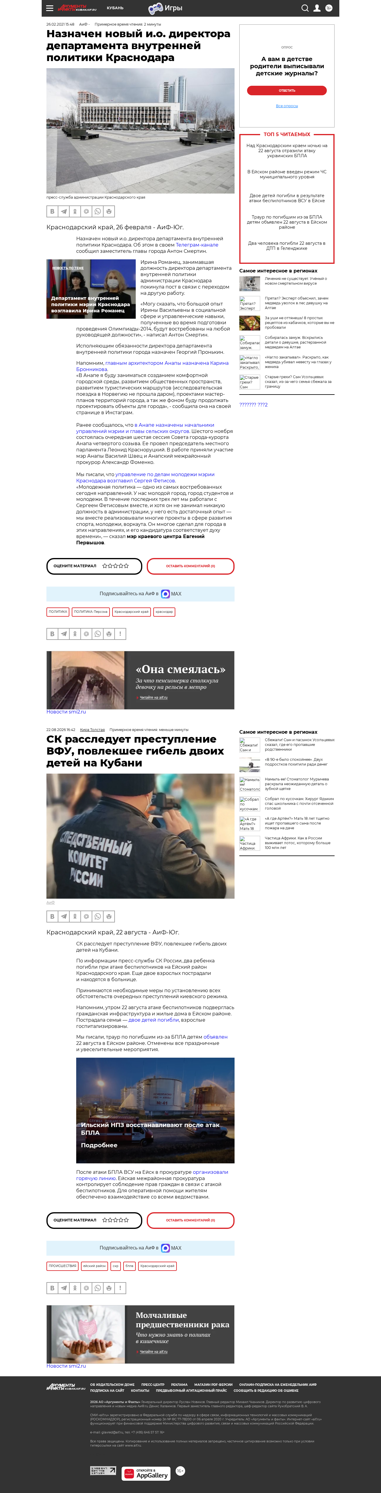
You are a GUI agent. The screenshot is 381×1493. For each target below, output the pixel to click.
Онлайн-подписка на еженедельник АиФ (278, 1385)
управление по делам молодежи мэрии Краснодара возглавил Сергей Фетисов (145, 478)
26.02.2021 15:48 (60, 24)
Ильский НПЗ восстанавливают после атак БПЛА (150, 1128)
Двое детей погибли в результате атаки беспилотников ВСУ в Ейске (287, 198)
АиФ (50, 902)
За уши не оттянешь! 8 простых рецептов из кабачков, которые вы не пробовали (299, 323)
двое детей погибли (154, 1020)
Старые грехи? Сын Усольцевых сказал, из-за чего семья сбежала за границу (298, 382)
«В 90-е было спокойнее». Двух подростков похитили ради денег (296, 761)
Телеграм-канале (197, 245)
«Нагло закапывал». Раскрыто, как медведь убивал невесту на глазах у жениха (298, 362)
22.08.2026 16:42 (60, 729)
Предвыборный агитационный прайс (191, 1391)
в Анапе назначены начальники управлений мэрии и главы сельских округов (145, 428)
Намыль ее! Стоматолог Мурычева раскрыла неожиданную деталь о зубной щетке (297, 784)
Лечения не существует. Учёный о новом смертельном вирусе (296, 281)
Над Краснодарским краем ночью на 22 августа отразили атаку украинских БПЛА (286, 150)
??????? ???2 (253, 405)
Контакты (140, 1391)
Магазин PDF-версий (213, 1385)
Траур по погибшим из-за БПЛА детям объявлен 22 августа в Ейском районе (287, 222)
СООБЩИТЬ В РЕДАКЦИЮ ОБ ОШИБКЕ (266, 1391)
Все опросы (287, 106)
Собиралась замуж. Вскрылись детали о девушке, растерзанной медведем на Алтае (295, 342)
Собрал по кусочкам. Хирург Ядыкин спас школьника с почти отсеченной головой (299, 804)
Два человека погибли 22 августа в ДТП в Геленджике (287, 246)
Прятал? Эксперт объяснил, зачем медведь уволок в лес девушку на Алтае (296, 303)
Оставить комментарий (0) (190, 566)
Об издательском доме (112, 1385)
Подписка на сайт (107, 1391)
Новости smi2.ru (66, 712)
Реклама (179, 1385)
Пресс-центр (152, 1385)
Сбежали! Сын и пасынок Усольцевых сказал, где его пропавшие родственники (300, 745)
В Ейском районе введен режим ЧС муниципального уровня (287, 174)
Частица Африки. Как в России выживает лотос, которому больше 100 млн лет (297, 843)
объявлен (216, 1037)
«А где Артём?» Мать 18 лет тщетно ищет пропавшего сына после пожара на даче (297, 823)
